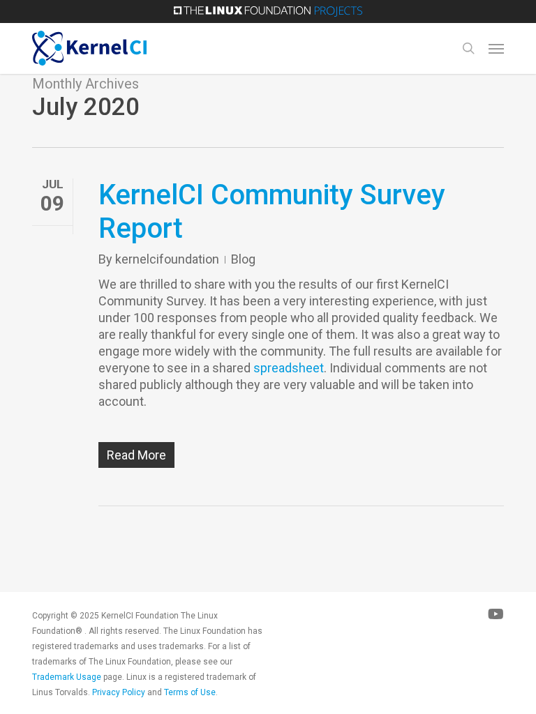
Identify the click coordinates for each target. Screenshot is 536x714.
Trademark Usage (66, 677)
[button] (496, 48)
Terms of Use (190, 692)
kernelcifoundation (167, 259)
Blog (243, 259)
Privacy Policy (118, 692)
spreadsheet (288, 367)
